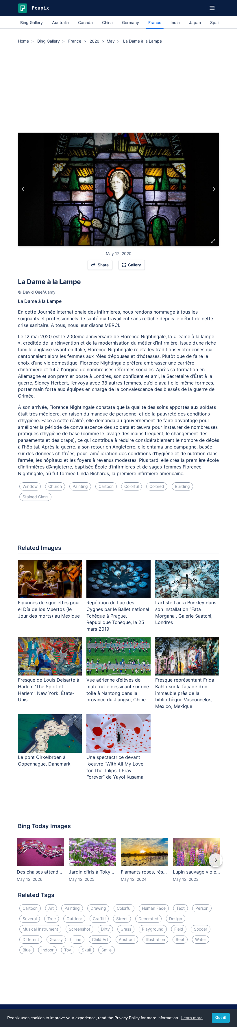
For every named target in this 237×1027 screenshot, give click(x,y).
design (175, 918)
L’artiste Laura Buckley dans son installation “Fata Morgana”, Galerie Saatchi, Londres (185, 612)
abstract (127, 939)
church (55, 486)
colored (156, 486)
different (31, 939)
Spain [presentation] (215, 22)
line (77, 939)
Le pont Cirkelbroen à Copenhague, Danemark (44, 760)
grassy (56, 939)
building (182, 486)
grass (126, 929)
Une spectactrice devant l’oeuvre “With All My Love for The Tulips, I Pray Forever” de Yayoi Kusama (114, 767)
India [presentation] (175, 22)
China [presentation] (107, 22)
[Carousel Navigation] (118, 864)
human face (154, 908)
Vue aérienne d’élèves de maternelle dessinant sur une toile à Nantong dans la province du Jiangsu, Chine (117, 690)
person (201, 908)
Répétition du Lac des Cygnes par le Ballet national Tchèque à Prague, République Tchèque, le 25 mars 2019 (117, 616)
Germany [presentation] (130, 22)
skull (86, 949)
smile (106, 949)
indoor (47, 949)
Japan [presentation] (195, 22)
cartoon (106, 486)
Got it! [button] (220, 1018)
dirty (105, 929)
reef (180, 939)
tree (51, 918)
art (51, 908)
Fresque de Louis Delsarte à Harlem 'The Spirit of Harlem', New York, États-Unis (48, 690)
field (178, 929)
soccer (200, 929)
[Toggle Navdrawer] (212, 8)
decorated (148, 918)
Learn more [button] (192, 1017)
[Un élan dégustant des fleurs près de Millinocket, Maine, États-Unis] (213, 189)
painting (80, 486)
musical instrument (40, 929)
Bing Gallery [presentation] (31, 22)
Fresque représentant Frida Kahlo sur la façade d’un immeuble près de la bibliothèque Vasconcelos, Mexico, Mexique (184, 693)
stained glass (35, 496)
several (30, 918)
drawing (98, 908)
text (180, 908)
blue (27, 949)
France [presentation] (154, 22)
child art (100, 939)
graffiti (99, 918)
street (122, 918)
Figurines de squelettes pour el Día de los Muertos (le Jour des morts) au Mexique (49, 609)
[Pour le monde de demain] (23, 189)
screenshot (79, 929)
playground (153, 929)
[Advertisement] (118, 89)
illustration (155, 939)
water (200, 939)
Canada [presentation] (85, 22)
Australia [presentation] (60, 22)
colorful (131, 486)
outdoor (74, 918)
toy (67, 949)
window (30, 486)
